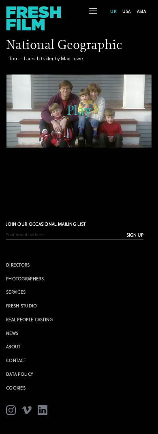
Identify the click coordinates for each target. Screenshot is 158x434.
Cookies (16, 388)
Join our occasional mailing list (46, 224)
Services (16, 292)
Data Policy (19, 374)
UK (113, 11)
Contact (16, 360)
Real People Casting (29, 319)
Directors (18, 265)
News (12, 333)
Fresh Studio (21, 306)
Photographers (25, 278)
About (13, 346)
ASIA (141, 11)
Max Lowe (72, 58)
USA (126, 11)
